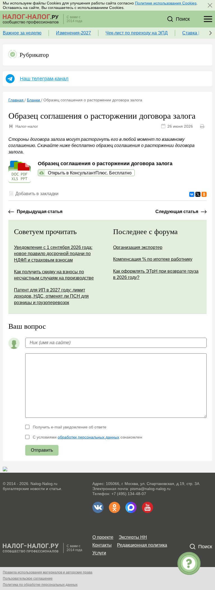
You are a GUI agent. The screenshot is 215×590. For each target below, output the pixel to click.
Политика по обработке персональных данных (40, 585)
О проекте (102, 537)
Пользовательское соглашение (28, 578)
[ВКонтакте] (191, 194)
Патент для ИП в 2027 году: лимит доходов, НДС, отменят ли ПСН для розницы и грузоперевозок (51, 296)
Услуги (99, 553)
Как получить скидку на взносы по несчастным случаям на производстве (54, 274)
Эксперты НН (133, 537)
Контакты (102, 545)
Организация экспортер (137, 247)
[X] (197, 194)
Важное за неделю (22, 33)
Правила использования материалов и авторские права (47, 572)
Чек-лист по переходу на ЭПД (137, 33)
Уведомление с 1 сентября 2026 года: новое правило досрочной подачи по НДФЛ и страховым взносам (53, 253)
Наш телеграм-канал (44, 78)
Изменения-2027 (73, 33)
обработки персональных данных (88, 437)
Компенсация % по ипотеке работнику (152, 259)
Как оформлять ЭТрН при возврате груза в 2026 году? (155, 274)
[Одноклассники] (204, 194)
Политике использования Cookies (166, 3)
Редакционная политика (142, 545)
